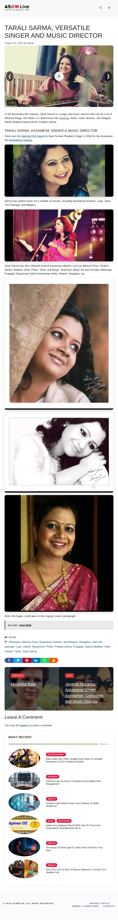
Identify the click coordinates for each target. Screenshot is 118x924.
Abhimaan (14, 642)
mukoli (26, 646)
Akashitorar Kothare (20, 140)
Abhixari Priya (30, 642)
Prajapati (78, 646)
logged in (25, 725)
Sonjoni (9, 651)
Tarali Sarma (29, 651)
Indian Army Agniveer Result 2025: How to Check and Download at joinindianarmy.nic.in (73, 826)
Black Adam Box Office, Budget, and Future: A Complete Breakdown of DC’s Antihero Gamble (74, 760)
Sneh (107, 646)
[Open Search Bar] (100, 7)
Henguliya (84, 642)
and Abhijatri (70, 642)
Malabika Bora (23, 684)
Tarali (18, 651)
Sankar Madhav (94, 646)
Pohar (49, 646)
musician (64, 118)
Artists (12, 637)
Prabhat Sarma (63, 646)
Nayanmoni (38, 646)
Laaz (18, 646)
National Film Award (32, 136)
